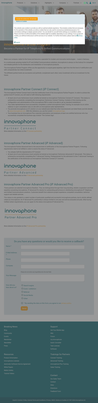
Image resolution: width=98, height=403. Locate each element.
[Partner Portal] (90, 3)
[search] (87, 3)
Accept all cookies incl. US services (26, 19)
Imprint (17, 42)
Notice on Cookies (21, 21)
